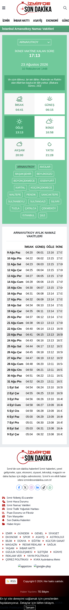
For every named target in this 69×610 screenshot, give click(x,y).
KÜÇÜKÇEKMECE (41, 187)
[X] (25, 487)
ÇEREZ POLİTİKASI (17, 559)
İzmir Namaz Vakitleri (18, 505)
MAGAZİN (11, 544)
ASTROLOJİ (57, 537)
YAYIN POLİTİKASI (38, 556)
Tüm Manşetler (15, 516)
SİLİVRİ (55, 201)
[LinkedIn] (37, 487)
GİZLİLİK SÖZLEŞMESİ (19, 552)
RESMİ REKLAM (32, 544)
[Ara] (65, 8)
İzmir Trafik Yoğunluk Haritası (23, 509)
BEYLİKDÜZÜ (44, 174)
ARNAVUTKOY (25, 167)
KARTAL (20, 187)
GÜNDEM (23, 533)
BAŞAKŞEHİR (23, 174)
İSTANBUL (28, 215)
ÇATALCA (30, 208)
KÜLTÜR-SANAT (55, 541)
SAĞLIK (51, 544)
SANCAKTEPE (49, 194)
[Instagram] (31, 487)
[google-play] (42, 567)
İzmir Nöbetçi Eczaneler (20, 497)
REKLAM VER (14, 556)
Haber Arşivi (13, 524)
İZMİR (6, 20)
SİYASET (54, 533)
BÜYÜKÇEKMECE (24, 180)
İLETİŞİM (43, 552)
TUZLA (15, 208)
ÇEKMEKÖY (49, 208)
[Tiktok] (44, 487)
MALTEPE (15, 194)
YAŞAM (10, 548)
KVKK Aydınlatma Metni (47, 559)
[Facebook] (19, 487)
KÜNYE (57, 552)
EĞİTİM (36, 541)
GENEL (39, 533)
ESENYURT (47, 180)
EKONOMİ (52, 20)
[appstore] (25, 567)
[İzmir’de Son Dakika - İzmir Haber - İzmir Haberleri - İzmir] (34, 8)
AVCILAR (45, 167)
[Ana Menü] (3, 8)
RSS (13, 581)
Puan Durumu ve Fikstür (20, 512)
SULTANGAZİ (38, 201)
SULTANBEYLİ (16, 201)
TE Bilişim (43, 591)
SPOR (26, 537)
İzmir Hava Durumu (17, 501)
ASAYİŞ (37, 20)
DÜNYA (21, 541)
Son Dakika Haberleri (18, 520)
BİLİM (9, 541)
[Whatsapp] (50, 487)
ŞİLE (42, 215)
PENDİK (31, 194)
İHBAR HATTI (21, 20)
